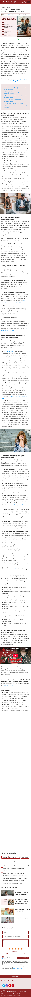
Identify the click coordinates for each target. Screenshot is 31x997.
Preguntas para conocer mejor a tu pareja (13, 881)
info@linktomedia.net (17, 968)
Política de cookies (16, 995)
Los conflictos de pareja (22, 918)
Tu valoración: (15, 951)
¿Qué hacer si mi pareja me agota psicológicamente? (13, 101)
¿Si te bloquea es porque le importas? (12, 871)
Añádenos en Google (24, 39)
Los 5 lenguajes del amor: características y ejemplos (16, 876)
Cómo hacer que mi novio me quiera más (22, 910)
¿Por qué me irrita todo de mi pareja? (15, 330)
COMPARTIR (24, 2)
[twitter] (3, 985)
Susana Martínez (8, 15)
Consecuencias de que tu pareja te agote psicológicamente (15, 97)
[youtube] (9, 985)
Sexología (4, 857)
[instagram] (6, 985)
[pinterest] (13, 985)
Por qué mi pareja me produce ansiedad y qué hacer (14, 80)
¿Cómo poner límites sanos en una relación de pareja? (16, 107)
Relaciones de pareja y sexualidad (15, 5)
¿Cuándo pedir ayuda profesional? (14, 104)
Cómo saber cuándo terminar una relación (13, 873)
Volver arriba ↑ (15, 977)
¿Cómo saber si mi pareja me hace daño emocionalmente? (15, 89)
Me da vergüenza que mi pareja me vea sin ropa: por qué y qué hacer (22, 893)
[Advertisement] (15, 782)
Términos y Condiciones (17, 993)
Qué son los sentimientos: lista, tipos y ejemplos (15, 878)
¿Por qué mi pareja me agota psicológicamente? (12, 93)
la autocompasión (11, 569)
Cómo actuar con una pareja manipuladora (13, 301)
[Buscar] (29, 2)
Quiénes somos (23, 991)
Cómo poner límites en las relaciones (15, 506)
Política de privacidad (6, 995)
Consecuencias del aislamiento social (14, 398)
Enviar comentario (23, 958)
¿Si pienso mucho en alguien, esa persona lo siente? (16, 866)
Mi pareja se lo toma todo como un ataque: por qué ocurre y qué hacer (21, 902)
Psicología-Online (4, 5)
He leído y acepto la (9, 958)
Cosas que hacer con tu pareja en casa (12, 883)
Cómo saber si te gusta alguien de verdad (13, 868)
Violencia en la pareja (14, 857)
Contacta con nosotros (6, 993)
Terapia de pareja (26, 5)
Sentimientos (25, 857)
